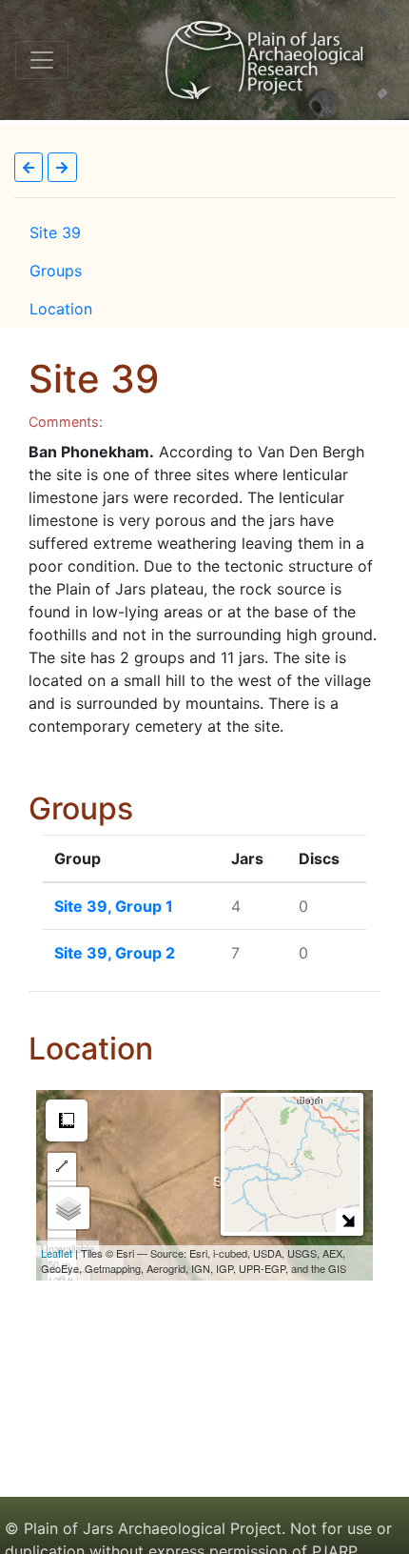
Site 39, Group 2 (114, 952)
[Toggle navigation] (41, 60)
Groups (55, 270)
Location (60, 308)
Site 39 (55, 232)
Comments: (66, 422)
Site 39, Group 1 (113, 906)
